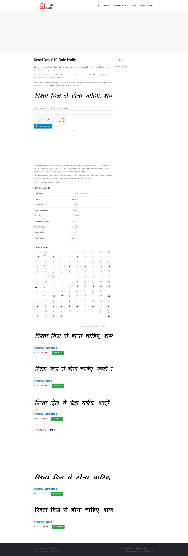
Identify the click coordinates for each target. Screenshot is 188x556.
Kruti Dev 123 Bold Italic (45, 488)
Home (97, 6)
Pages (152, 548)
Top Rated (133, 6)
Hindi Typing (135, 551)
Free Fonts (150, 551)
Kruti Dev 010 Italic (43, 380)
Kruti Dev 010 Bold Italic (45, 347)
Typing (142, 6)
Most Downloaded (119, 6)
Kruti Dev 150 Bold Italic (45, 413)
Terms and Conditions (70, 130)
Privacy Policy (127, 548)
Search (150, 6)
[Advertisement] (94, 32)
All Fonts (106, 6)
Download (58, 353)
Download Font (43, 126)
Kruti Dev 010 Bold (43, 521)
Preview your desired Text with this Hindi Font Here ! (52, 108)
